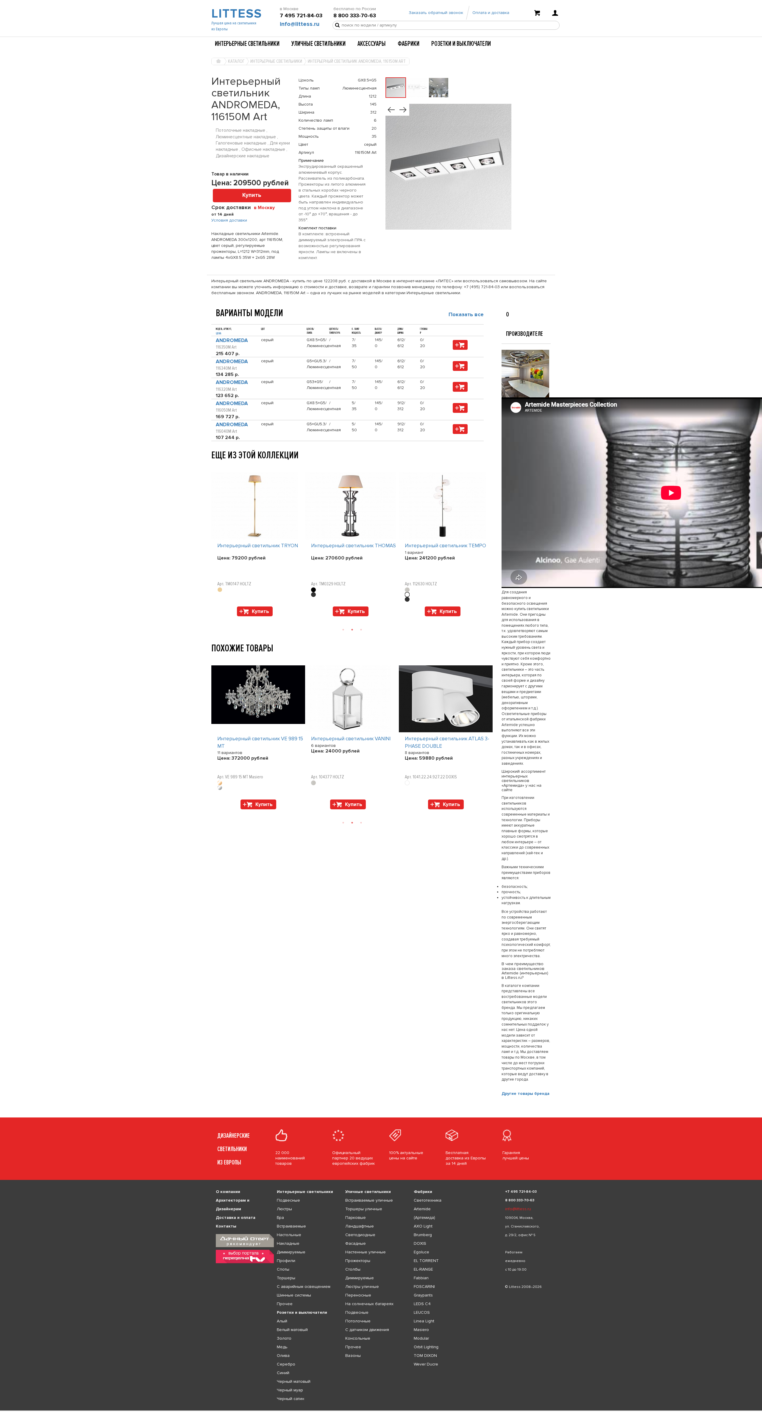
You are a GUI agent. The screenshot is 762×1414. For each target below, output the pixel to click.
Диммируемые (291, 1252)
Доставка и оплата (235, 1217)
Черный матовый (293, 1381)
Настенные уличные (365, 1252)
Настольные (289, 1234)
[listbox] (381, 1410)
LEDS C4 (422, 1303)
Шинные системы (294, 1295)
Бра (280, 1217)
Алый (282, 1321)
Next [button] (214, 619)
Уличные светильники (318, 44)
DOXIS (420, 1243)
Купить (251, 195)
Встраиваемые (291, 1226)
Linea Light (424, 1321)
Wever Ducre (426, 1364)
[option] (258, 545)
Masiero (421, 1329)
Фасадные (355, 1243)
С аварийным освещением (303, 1286)
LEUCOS (422, 1312)
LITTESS (235, 13)
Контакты (226, 1226)
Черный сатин (290, 1398)
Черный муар (290, 1390)
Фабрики (408, 44)
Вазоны (353, 1355)
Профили (286, 1260)
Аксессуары (371, 44)
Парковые (355, 1217)
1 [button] (343, 630)
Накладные (288, 1243)
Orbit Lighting (426, 1346)
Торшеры (286, 1277)
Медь (282, 1346)
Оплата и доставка (490, 12)
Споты (283, 1269)
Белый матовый (292, 1329)
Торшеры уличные (363, 1208)
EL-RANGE (423, 1269)
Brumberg (423, 1234)
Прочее (285, 1303)
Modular (421, 1338)
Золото (284, 1338)
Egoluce (421, 1252)
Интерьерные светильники (247, 44)
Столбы (352, 1269)
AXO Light (423, 1226)
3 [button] (361, 630)
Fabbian (421, 1277)
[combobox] (266, 207)
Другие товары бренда (525, 1093)
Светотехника (427, 1200)
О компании (228, 1191)
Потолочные (358, 1321)
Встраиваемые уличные (369, 1200)
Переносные (358, 1295)
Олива (283, 1355)
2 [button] (352, 630)
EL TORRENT (426, 1260)
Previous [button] (214, 466)
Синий (283, 1372)
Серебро (286, 1364)
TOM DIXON (425, 1355)
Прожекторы (357, 1260)
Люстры (284, 1208)
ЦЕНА (218, 333)
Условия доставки (229, 220)
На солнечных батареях (369, 1303)
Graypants (423, 1295)
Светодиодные (360, 1234)
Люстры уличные (362, 1286)
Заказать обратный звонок (436, 12)
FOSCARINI (424, 1286)
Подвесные (288, 1200)
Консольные (357, 1338)
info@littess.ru (299, 24)
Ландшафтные (359, 1226)
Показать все (466, 314)
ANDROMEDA (232, 340)
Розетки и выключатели (461, 44)
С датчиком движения (367, 1329)
